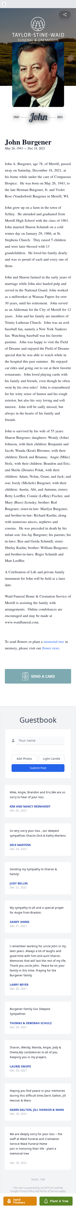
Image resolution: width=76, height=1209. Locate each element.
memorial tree (54, 641)
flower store (50, 648)
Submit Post (38, 768)
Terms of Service (49, 1191)
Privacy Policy (26, 1191)
